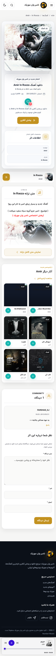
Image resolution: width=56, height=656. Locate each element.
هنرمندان (50, 596)
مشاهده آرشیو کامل (44, 278)
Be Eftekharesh (20, 309)
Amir (49, 312)
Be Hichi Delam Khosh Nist (40, 309)
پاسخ (47, 425)
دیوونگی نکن (46, 342)
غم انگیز (23, 374)
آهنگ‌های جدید (48, 582)
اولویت (23, 342)
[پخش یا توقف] (11, 643)
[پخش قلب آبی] (33, 376)
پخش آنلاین (25, 120)
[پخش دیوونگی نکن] (33, 343)
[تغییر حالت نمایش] (4, 5)
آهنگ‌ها (45, 15)
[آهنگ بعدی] (17, 643)
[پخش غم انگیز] (8, 376)
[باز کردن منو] (51, 5)
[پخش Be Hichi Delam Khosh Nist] (33, 310)
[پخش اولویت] (8, 343)
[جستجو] (12, 5)
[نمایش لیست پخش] (49, 642)
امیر (49, 345)
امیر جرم (23, 378)
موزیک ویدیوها (48, 591)
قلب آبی (48, 374)
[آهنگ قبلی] (5, 643)
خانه (52, 15)
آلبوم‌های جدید (48, 587)
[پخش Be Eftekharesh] (8, 310)
